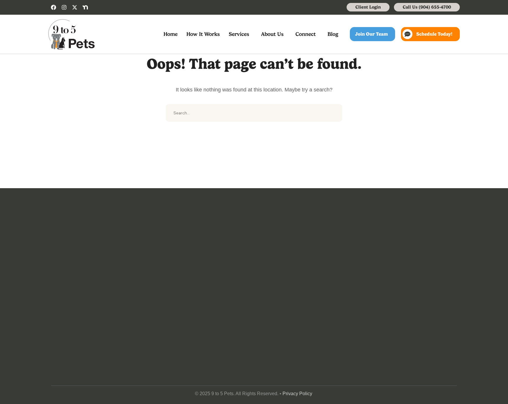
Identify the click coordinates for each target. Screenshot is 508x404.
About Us (272, 34)
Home (170, 34)
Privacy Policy (297, 393)
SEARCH (333, 113)
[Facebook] (53, 7)
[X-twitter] (74, 7)
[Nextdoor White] (85, 7)
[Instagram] (64, 7)
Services (239, 34)
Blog (332, 34)
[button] (240, 34)
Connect (305, 34)
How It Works (203, 34)
